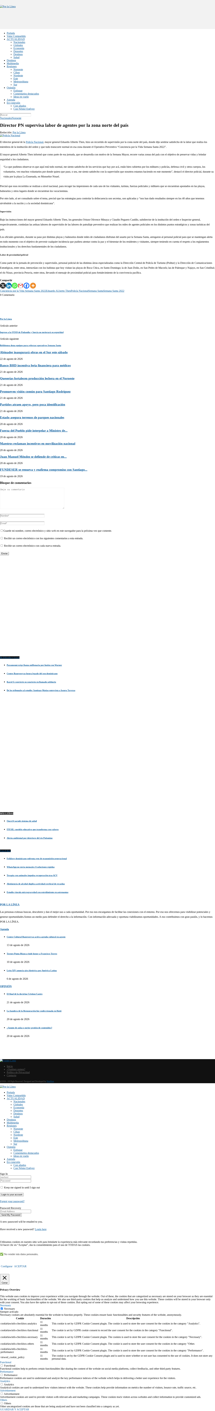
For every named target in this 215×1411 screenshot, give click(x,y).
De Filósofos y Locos (9, 657)
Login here (41, 1229)
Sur (15, 84)
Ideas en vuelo (21, 96)
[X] (3, 286)
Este (15, 78)
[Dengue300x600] (107, 801)
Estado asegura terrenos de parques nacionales (32, 417)
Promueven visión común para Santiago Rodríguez (35, 391)
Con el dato (5, 851)
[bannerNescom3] (107, 22)
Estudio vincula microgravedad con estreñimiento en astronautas (37, 892)
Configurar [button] (6, 1266)
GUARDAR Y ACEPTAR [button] (14, 1409)
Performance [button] (6, 1371)
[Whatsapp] (15, 286)
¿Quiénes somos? (16, 1069)
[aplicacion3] (107, 609)
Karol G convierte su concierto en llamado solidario (31, 682)
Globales (18, 45)
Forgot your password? (12, 1201)
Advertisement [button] (7, 1390)
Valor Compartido (16, 36)
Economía (18, 48)
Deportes (18, 51)
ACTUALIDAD (16, 39)
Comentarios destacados (26, 93)
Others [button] (3, 1400)
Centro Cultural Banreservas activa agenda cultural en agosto (36, 937)
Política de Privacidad (18, 1072)
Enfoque (18, 90)
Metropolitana (20, 81)
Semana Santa (95, 290)
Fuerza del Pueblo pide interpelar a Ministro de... (34, 430)
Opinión (11, 87)
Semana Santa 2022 (113, 290)
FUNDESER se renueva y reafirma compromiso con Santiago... (43, 469)
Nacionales (19, 42)
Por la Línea (19, 132)
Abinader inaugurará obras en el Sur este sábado (34, 352)
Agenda (11, 99)
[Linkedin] (9, 286)
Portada (11, 33)
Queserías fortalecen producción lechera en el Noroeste (37, 378)
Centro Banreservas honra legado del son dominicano (32, 673)
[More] (33, 286)
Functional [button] (5, 1362)
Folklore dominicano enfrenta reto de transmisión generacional (37, 858)
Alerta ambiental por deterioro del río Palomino (30, 838)
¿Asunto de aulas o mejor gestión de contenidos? (29, 1027)
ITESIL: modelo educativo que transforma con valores (33, 829)
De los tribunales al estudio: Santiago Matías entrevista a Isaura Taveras (41, 690)
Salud (16, 57)
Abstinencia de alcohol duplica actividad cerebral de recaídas (36, 884)
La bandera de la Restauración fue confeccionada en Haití (34, 1011)
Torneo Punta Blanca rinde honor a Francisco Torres (32, 953)
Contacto (11, 1075)
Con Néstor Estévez (24, 108)
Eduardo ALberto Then (58, 290)
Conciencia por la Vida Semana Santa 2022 (23, 290)
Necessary (9, 1308)
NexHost (50, 1081)
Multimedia (13, 63)
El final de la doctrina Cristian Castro (24, 994)
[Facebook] (26, 286)
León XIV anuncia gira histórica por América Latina (32, 970)
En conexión (13, 102)
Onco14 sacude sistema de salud (22, 821)
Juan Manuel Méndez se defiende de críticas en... (33, 456)
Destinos (18, 54)
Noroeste (18, 69)
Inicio (10, 1066)
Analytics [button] (5, 1381)
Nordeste (18, 75)
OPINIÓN (6, 986)
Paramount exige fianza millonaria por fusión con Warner (34, 665)
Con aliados (19, 105)
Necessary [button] (5, 1305)
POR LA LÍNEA (9, 904)
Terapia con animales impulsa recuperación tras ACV (32, 875)
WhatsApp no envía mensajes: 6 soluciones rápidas (31, 867)
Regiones (12, 66)
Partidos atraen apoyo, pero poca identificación (32, 404)
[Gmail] (21, 286)
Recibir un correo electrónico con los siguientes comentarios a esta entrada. (43, 538)
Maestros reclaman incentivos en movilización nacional (37, 443)
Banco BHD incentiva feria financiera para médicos (35, 365)
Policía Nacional (34, 142)
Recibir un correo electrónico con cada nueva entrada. (32, 545)
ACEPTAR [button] (20, 1266)
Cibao (16, 72)
